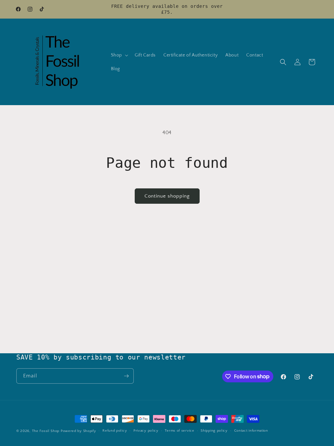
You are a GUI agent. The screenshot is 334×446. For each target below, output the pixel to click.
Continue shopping (167, 196)
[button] (119, 55)
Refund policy (114, 431)
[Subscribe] (126, 376)
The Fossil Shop (46, 431)
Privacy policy (146, 431)
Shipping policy (214, 431)
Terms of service (179, 431)
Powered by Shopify (78, 431)
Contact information (251, 431)
